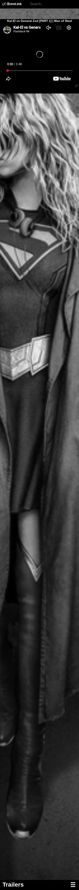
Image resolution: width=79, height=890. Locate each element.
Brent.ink (14, 4)
